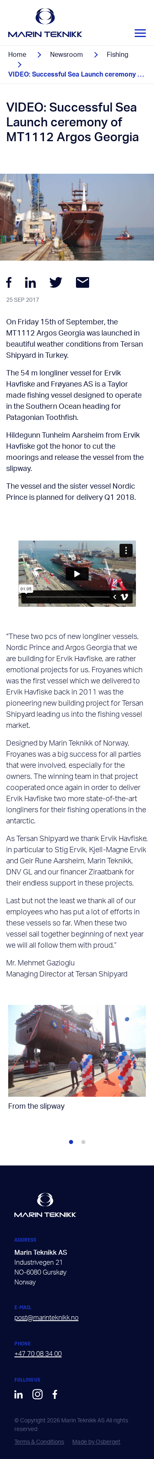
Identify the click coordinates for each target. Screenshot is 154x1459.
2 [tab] (83, 1142)
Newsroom (66, 54)
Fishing (118, 54)
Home (17, 54)
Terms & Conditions (39, 1442)
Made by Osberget (96, 1442)
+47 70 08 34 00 (38, 1354)
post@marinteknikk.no (46, 1317)
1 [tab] (71, 1142)
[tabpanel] (77, 1064)
